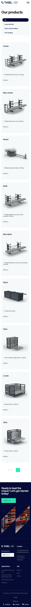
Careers (19, 576)
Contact (15, 597)
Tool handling (8, 33)
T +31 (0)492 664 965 (23, 550)
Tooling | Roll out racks (7, 579)
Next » (18, 470)
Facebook (7, 604)
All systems (4, 582)
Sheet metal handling (11, 28)
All (5, 20)
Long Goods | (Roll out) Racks (7, 571)
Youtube (26, 604)
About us (19, 570)
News (18, 573)
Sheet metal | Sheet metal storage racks (6, 576)
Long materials (9, 24)
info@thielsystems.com (23, 552)
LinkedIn (17, 604)
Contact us (6, 500)
